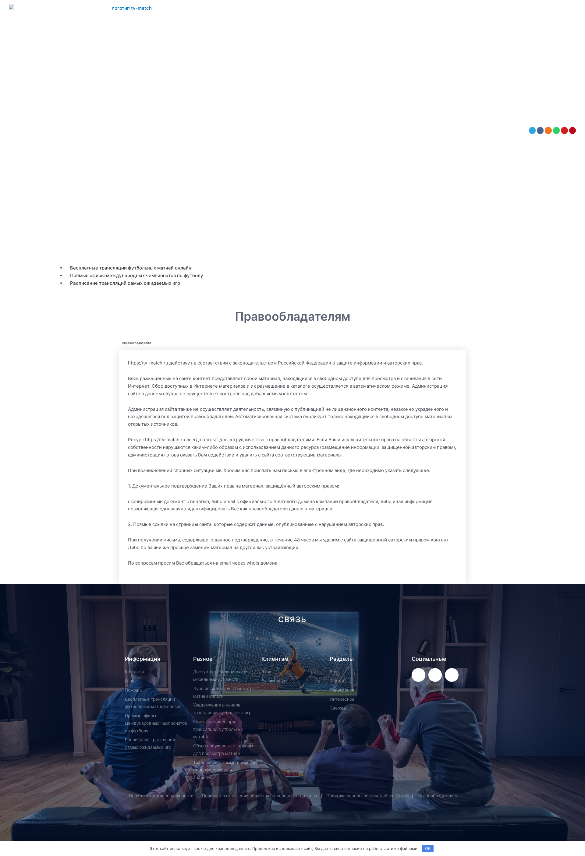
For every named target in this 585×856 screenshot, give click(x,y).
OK (428, 848)
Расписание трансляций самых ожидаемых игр (125, 283)
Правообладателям (136, 342)
